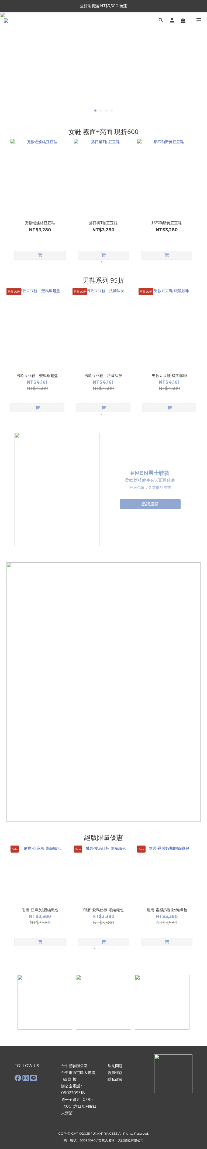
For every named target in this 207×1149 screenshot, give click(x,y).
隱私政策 (115, 1079)
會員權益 (115, 1072)
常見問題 (115, 1065)
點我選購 (150, 503)
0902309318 (73, 1092)
